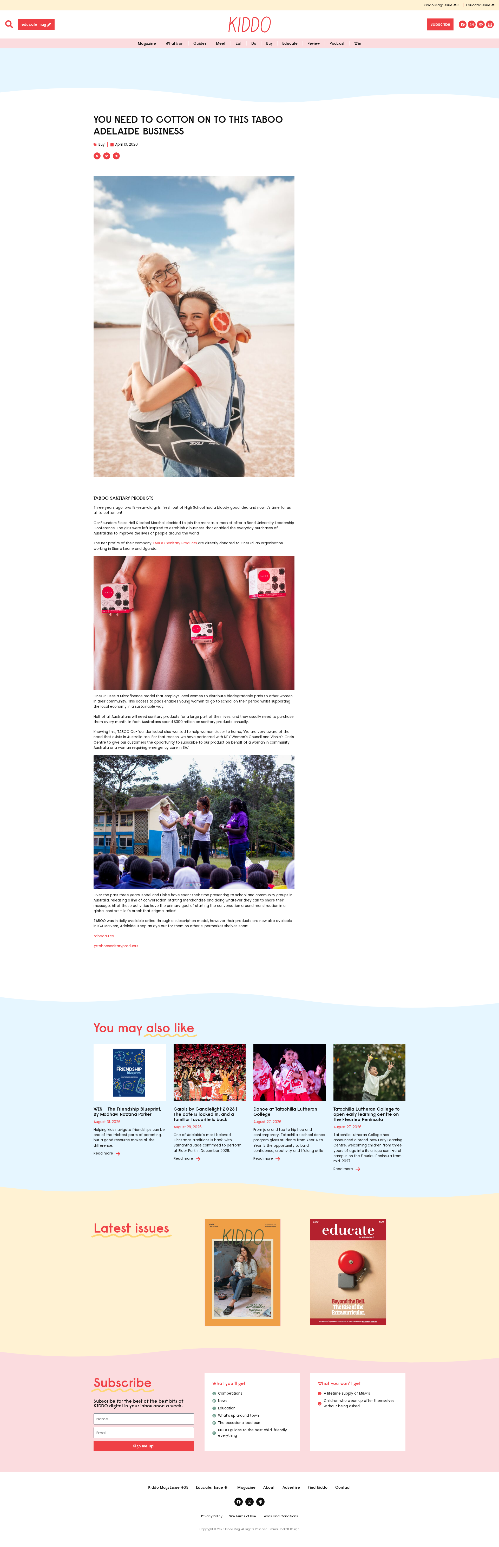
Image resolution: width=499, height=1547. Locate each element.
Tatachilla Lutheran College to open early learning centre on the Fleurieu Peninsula (366, 1114)
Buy (269, 43)
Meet (221, 43)
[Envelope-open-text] (490, 24)
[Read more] (118, 1153)
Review (313, 43)
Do (253, 43)
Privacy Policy (211, 1516)
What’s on (175, 43)
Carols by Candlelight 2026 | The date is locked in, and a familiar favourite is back (205, 1114)
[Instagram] (472, 24)
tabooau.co (104, 936)
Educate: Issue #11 (481, 5)
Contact (343, 1487)
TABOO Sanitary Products (175, 543)
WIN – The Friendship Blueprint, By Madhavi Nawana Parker (127, 1111)
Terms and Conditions (280, 1516)
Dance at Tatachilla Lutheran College (285, 1111)
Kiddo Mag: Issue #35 (442, 5)
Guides (199, 43)
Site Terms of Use (242, 1516)
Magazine (147, 43)
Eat (238, 43)
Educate (290, 43)
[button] (97, 155)
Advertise (291, 1487)
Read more (103, 1153)
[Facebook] (463, 24)
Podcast (337, 43)
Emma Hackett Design (284, 1529)
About (269, 1487)
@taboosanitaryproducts (116, 946)
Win (357, 43)
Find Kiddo (317, 1487)
